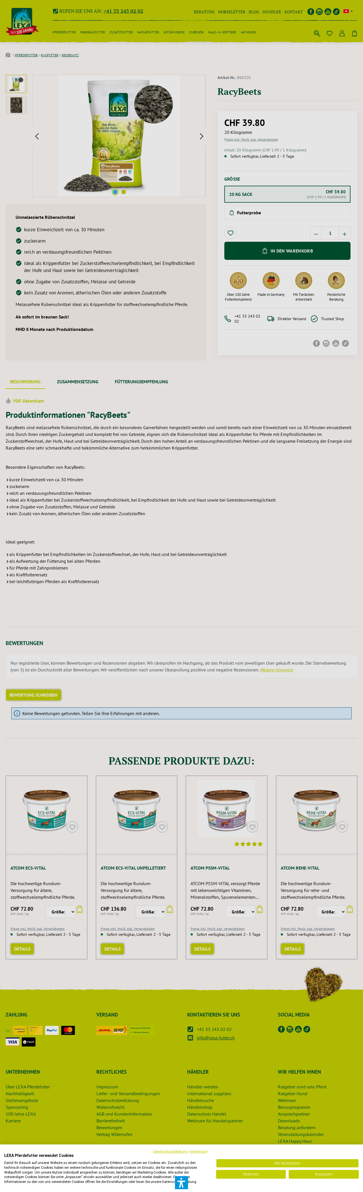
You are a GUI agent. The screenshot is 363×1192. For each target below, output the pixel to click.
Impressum (199, 1152)
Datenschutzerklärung (170, 1152)
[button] (181, 1182)
